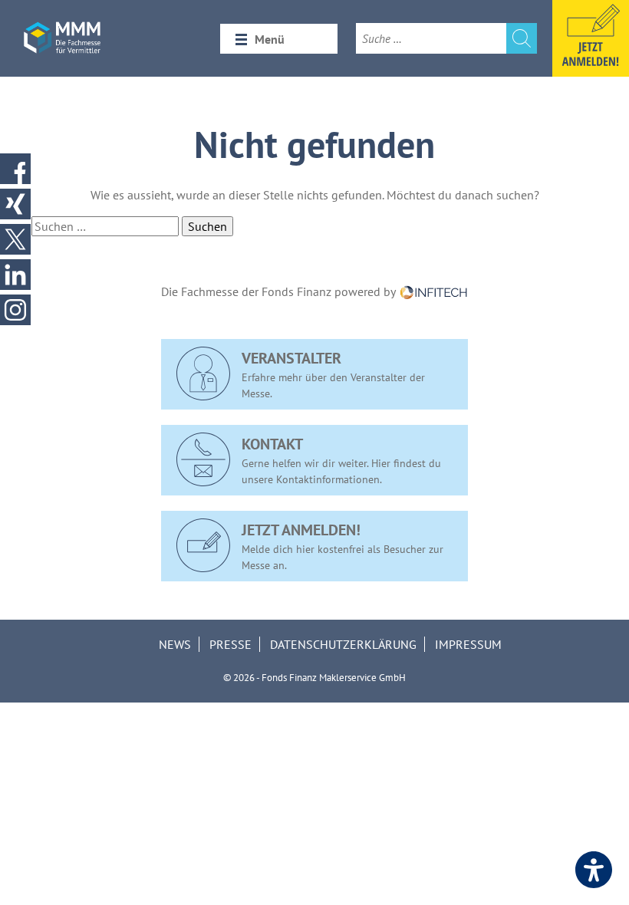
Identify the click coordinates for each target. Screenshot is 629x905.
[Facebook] (15, 168)
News (175, 644)
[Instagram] (15, 310)
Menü (270, 39)
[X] (15, 239)
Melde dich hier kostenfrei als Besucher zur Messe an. (342, 546)
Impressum (468, 644)
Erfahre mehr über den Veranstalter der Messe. (333, 374)
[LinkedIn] (15, 274)
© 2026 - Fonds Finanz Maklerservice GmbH (314, 677)
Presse (230, 644)
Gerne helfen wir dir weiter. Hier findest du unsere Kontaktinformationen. (341, 460)
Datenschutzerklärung (343, 644)
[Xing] (15, 204)
